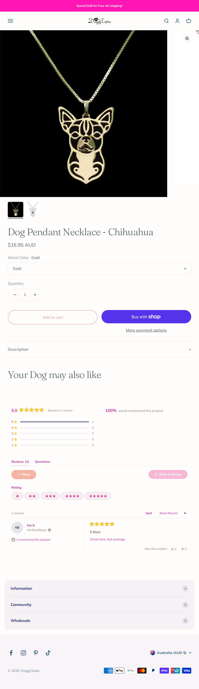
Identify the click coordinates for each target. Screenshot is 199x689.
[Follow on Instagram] (23, 653)
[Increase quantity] (35, 295)
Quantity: (16, 283)
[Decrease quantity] (15, 295)
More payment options (146, 330)
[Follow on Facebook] (11, 653)
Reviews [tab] (20, 462)
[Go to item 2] (33, 210)
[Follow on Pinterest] (36, 653)
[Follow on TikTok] (48, 653)
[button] (52, 421)
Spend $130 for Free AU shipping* (99, 6)
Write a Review (173, 475)
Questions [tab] (42, 462)
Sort (149, 513)
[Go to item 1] (15, 210)
